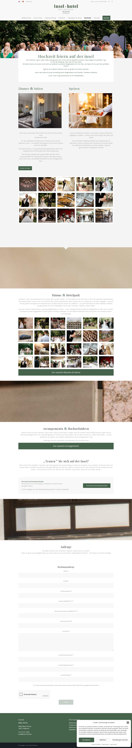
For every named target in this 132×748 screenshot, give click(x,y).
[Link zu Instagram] (108, 1)
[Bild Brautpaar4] (107, 336)
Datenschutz (105, 744)
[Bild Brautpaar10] (91, 324)
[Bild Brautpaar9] (42, 362)
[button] (128, 723)
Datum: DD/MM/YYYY (66, 601)
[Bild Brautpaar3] (91, 362)
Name (66, 571)
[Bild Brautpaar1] (26, 324)
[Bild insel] (42, 324)
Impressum (113, 744)
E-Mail (66, 581)
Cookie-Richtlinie (96, 744)
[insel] (66, 9)
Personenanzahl (66, 621)
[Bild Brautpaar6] (59, 324)
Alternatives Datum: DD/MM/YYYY (66, 611)
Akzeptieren (86, 740)
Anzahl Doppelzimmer (66, 665)
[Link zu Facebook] (112, 1)
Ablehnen (103, 740)
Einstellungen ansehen (120, 740)
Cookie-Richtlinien (75, 725)
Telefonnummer (66, 591)
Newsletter (29, 1)
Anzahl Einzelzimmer (66, 655)
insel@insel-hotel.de (25, 734)
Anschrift (66, 631)
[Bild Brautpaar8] (59, 336)
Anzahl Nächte (66, 675)
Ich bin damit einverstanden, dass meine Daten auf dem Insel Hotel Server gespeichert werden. (67, 685)
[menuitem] (19, 1)
